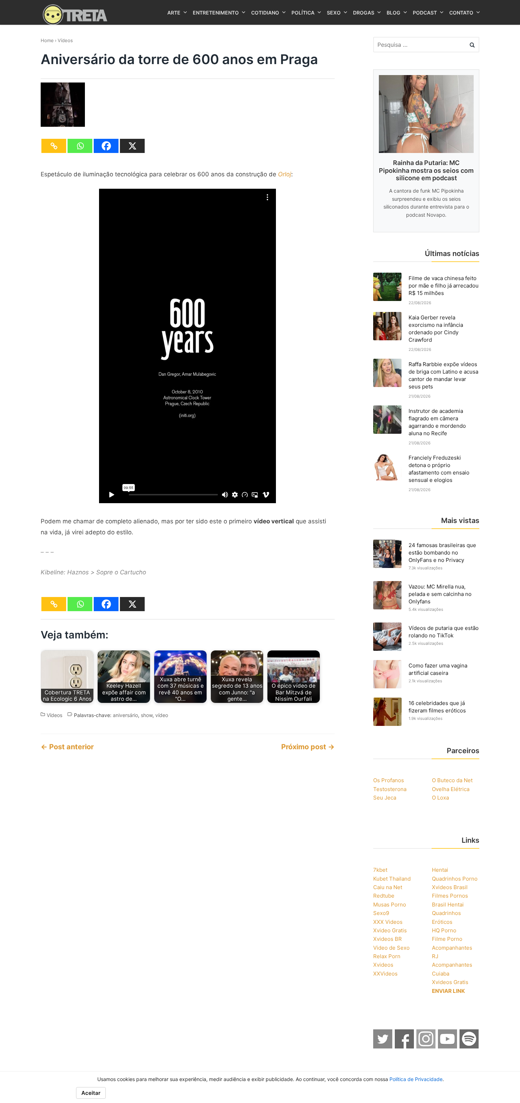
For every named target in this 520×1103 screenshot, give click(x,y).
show (146, 715)
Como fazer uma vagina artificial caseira (438, 669)
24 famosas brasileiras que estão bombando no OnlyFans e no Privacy (442, 552)
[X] (132, 146)
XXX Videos (388, 922)
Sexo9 (381, 913)
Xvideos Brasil (450, 887)
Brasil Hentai (448, 904)
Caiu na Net (387, 887)
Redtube (383, 895)
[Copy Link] (53, 146)
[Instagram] (426, 1046)
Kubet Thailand (392, 878)
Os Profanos (388, 780)
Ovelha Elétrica (450, 789)
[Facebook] (106, 146)
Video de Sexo (391, 947)
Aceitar (90, 1093)
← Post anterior (67, 747)
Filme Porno (447, 939)
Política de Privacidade (416, 1079)
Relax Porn (386, 956)
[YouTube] (448, 1046)
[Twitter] (383, 1046)
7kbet (380, 869)
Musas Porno (389, 904)
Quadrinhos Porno (455, 878)
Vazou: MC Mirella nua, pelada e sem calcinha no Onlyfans (440, 594)
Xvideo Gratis (390, 930)
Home (47, 40)
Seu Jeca (384, 797)
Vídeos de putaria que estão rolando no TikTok (444, 632)
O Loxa (440, 797)
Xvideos (383, 964)
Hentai (440, 869)
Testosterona (389, 789)
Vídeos (65, 40)
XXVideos (385, 973)
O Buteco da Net (452, 780)
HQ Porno (444, 930)
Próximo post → (308, 747)
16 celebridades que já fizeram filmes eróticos (437, 707)
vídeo (161, 715)
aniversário (125, 715)
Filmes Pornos (450, 895)
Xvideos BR (387, 939)
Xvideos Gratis (450, 982)
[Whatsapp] (80, 146)
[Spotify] (469, 1046)
